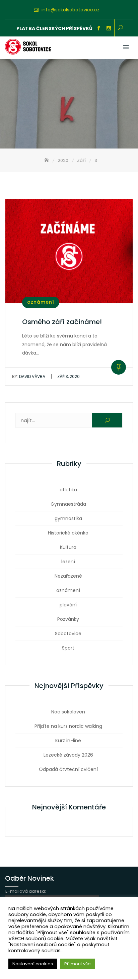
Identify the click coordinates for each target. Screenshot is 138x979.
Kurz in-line (68, 740)
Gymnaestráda (68, 504)
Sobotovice (68, 633)
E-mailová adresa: (25, 891)
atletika (68, 489)
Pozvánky (68, 619)
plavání (68, 604)
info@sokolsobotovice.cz (70, 9)
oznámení (40, 302)
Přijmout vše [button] (77, 964)
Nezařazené (68, 576)
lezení (68, 561)
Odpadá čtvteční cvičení (68, 769)
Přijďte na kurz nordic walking (68, 726)
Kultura (68, 547)
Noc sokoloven (68, 711)
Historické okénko (68, 532)
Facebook (98, 28)
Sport (68, 648)
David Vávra (28, 376)
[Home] (47, 160)
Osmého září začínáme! (62, 321)
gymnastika (68, 518)
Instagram (109, 28)
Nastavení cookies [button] (32, 964)
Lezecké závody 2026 (68, 755)
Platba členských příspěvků (54, 28)
